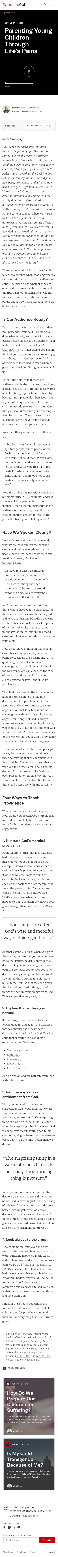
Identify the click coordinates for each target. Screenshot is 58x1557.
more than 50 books (33, 1352)
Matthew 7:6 (11, 349)
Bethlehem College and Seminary (23, 1341)
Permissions (22, 1552)
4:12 (24, 1068)
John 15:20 (13, 1054)
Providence (22, 182)
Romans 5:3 (14, 1059)
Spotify (48, 125)
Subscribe (47, 1540)
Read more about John (26, 1359)
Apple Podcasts (34, 125)
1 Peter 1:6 (13, 1068)
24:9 (28, 1050)
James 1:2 (13, 1063)
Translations (8, 1552)
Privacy (33, 1552)
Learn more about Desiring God (24, 1516)
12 (22, 1063)
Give (51, 1552)
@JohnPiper (24, 1333)
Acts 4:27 (29, 1264)
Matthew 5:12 (15, 1050)
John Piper (11, 1333)
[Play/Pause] (29, 71)
